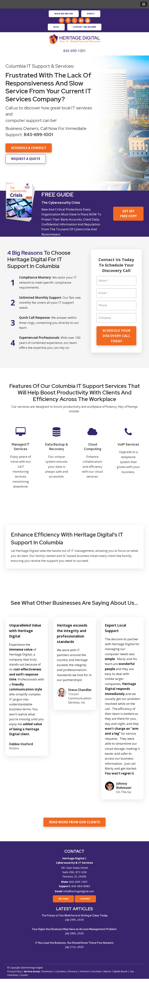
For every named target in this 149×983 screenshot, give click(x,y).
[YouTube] (87, 20)
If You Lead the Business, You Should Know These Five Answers (74, 943)
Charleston (47, 971)
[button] (143, 4)
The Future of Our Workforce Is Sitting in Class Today (74, 915)
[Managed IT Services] (20, 460)
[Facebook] (68, 20)
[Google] (61, 20)
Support (85, 898)
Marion (107, 971)
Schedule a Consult (28, 148)
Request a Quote (25, 159)
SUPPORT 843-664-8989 (84, 26)
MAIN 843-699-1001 (63, 13)
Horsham (96, 971)
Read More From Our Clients (74, 822)
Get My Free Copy (128, 213)
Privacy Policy (14, 971)
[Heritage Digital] (74, 39)
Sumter (24, 975)
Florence (72, 971)
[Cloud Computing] (92, 460)
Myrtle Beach (121, 971)
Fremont (84, 971)
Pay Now (63, 898)
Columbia (60, 971)
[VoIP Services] (128, 460)
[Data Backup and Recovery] (56, 460)
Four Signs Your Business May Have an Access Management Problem (74, 929)
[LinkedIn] (81, 20)
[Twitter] (74, 20)
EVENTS (91, 13)
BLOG (56, 26)
